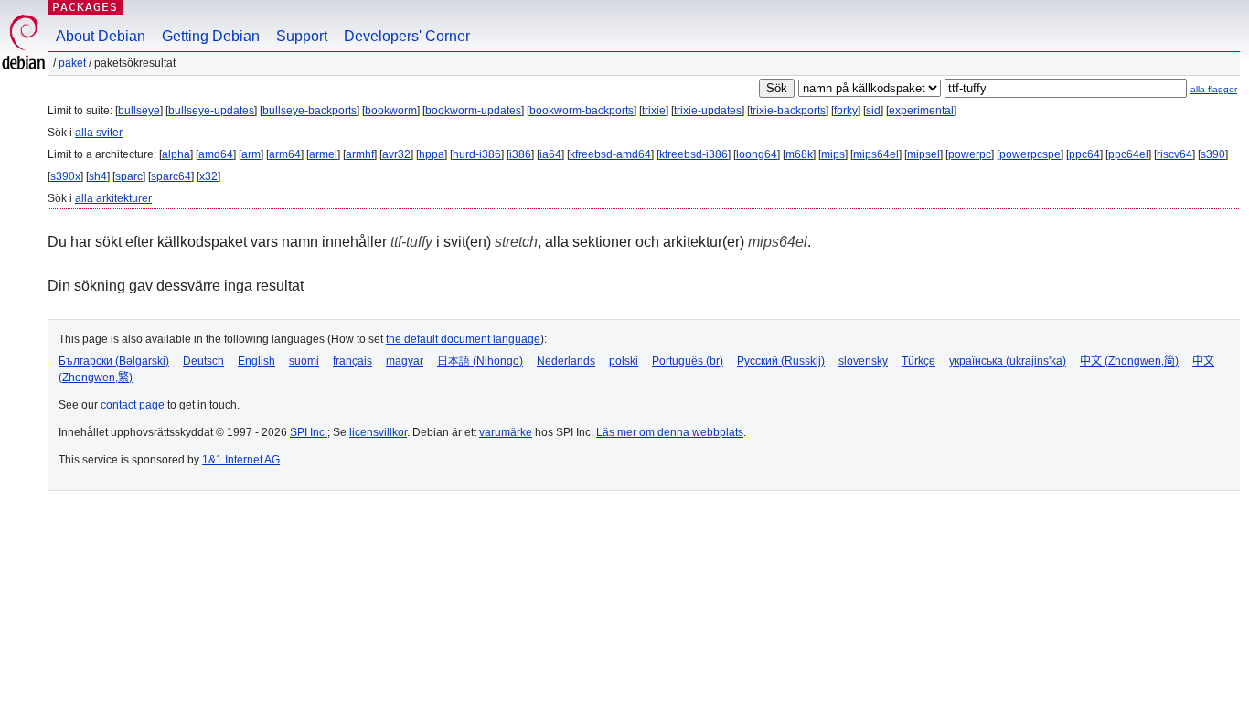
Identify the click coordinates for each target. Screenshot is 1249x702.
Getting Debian (211, 36)
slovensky (863, 361)
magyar (404, 361)
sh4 (98, 176)
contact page (133, 405)
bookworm (391, 110)
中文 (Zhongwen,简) (1129, 361)
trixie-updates (708, 110)
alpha (176, 154)
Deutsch (203, 361)
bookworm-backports (581, 110)
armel (323, 154)
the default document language (463, 339)
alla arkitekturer (113, 198)
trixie (654, 110)
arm (251, 154)
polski (623, 361)
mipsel (923, 154)
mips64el (876, 154)
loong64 (756, 154)
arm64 (285, 154)
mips (833, 154)
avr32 (396, 154)
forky (846, 110)
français (352, 361)
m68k (799, 154)
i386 (520, 154)
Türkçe (918, 361)
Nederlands (566, 361)
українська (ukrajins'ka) (1007, 361)
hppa (431, 154)
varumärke (505, 432)
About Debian (100, 36)
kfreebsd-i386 (693, 154)
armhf (360, 154)
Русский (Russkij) (781, 361)
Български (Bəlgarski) (114, 361)
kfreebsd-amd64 (610, 154)
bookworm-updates (473, 110)
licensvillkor (378, 432)
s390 (1213, 154)
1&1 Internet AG (241, 459)
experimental (921, 110)
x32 (208, 176)
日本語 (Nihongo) (480, 361)
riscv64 (1174, 154)
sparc (129, 176)
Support (301, 36)
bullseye (139, 110)
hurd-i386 (477, 154)
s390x (65, 176)
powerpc (969, 154)
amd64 (215, 154)
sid (873, 110)
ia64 (550, 154)
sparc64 (171, 176)
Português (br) (687, 361)
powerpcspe (1030, 154)
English (256, 361)
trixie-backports (788, 110)
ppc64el (1128, 154)
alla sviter (99, 132)
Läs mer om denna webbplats (669, 432)
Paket (72, 63)
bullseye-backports (309, 110)
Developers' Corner (407, 36)
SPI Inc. (308, 432)
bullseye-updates (211, 110)
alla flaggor (1213, 89)
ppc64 (1084, 154)
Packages (85, 7)
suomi (304, 361)
